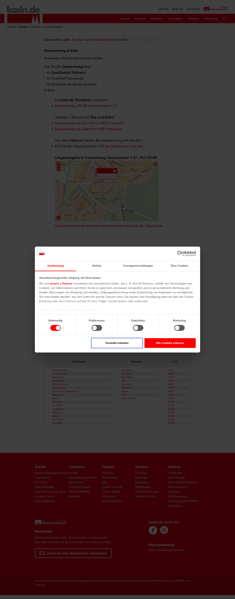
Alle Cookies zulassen (170, 342)
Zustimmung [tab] (55, 265)
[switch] (97, 328)
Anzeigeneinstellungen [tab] (138, 265)
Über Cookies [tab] (179, 265)
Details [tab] (96, 265)
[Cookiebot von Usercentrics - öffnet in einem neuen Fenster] (180, 253)
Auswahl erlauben (117, 342)
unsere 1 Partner (61, 283)
